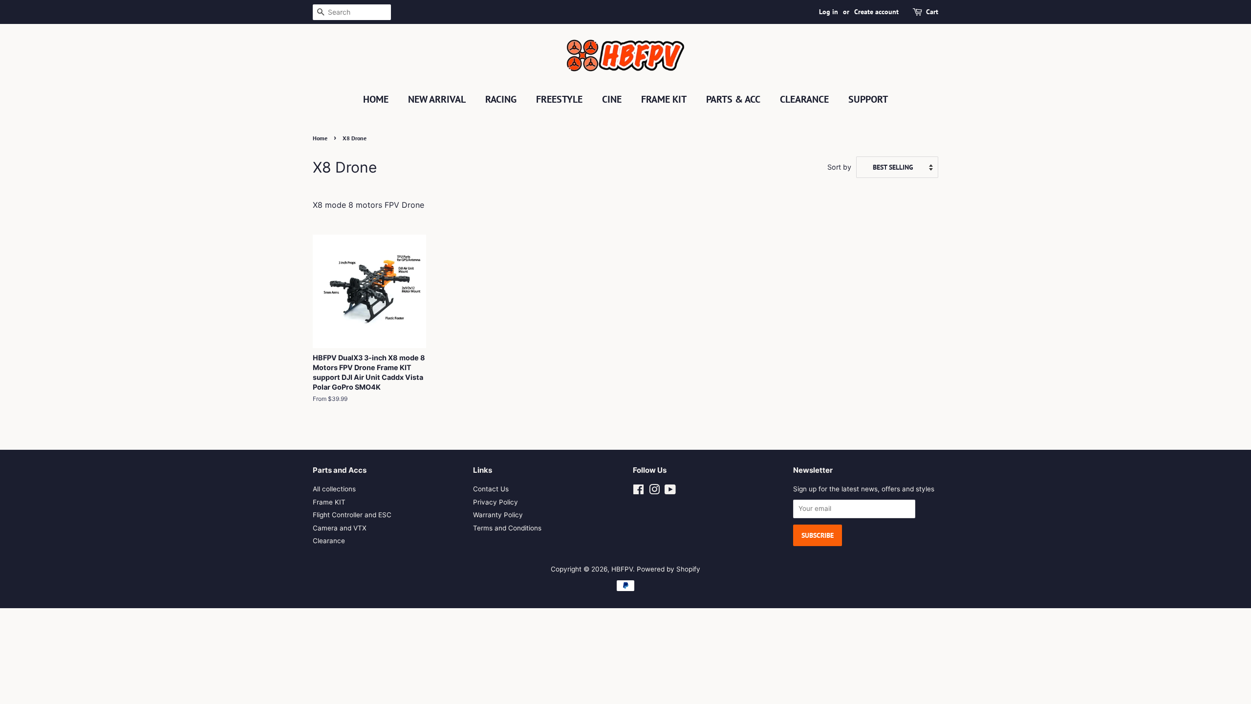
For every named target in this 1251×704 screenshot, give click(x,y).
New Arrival (437, 99)
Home (375, 99)
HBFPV (622, 569)
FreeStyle (559, 99)
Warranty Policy (498, 515)
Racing (501, 99)
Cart (932, 11)
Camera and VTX (340, 528)
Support (868, 99)
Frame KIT (664, 99)
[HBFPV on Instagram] (654, 491)
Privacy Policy (495, 502)
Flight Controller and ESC (352, 515)
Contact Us (491, 489)
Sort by (839, 167)
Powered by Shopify (668, 569)
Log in (828, 11)
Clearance (804, 99)
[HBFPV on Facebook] (638, 491)
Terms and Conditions (507, 528)
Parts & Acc (733, 99)
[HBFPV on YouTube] (670, 491)
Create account (876, 11)
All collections (334, 489)
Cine (612, 99)
